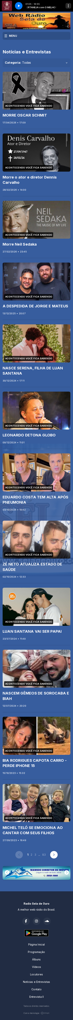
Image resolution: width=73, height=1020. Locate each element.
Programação (36, 952)
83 (43, 854)
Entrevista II (36, 996)
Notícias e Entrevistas (36, 981)
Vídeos (36, 966)
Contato (36, 989)
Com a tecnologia (31, 1013)
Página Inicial (36, 944)
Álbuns (36, 959)
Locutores (36, 974)
